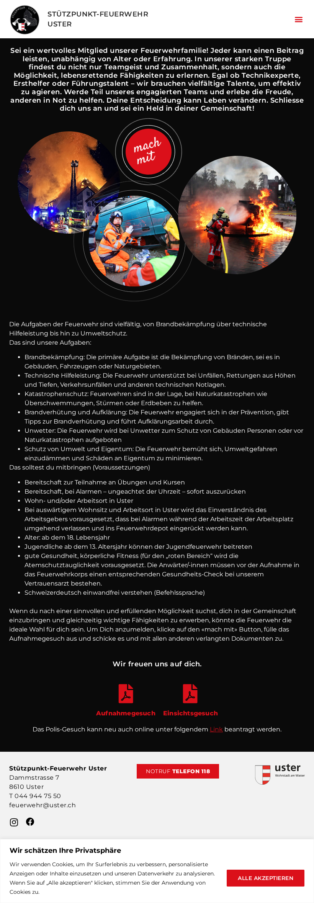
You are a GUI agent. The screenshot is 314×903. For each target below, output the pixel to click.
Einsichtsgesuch (190, 713)
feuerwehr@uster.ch (42, 805)
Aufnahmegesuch (125, 713)
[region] (157, 871)
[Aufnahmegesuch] (126, 693)
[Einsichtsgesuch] (190, 693)
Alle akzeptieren (265, 878)
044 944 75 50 (38, 796)
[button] (298, 19)
